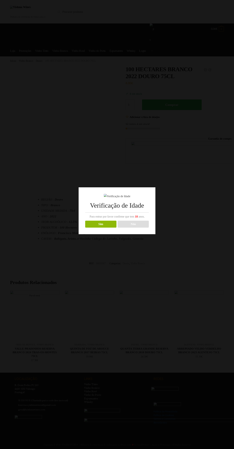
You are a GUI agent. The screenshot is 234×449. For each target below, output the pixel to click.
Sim (100, 224)
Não (133, 224)
